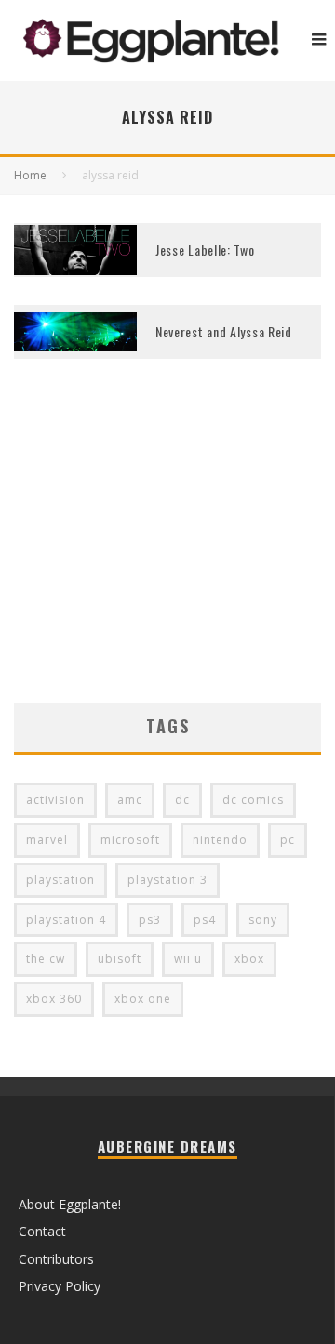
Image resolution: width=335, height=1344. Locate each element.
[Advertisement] (167, 558)
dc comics (253, 800)
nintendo (220, 840)
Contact (42, 1231)
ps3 (150, 920)
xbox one (142, 999)
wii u (188, 959)
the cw (45, 959)
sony (262, 920)
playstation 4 (66, 920)
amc (129, 800)
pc (287, 840)
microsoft (130, 840)
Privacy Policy (59, 1286)
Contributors (56, 1259)
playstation (60, 880)
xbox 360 (54, 999)
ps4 (205, 920)
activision (55, 800)
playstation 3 (167, 880)
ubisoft (119, 959)
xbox (249, 959)
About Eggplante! (70, 1204)
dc (182, 800)
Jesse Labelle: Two (205, 249)
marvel (47, 840)
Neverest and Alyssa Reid (223, 331)
